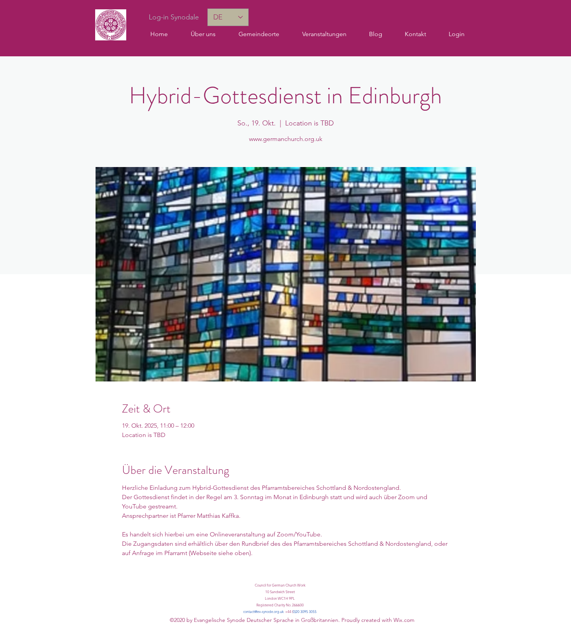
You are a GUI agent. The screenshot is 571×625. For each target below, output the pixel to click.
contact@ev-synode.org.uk (263, 611)
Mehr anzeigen (142, 576)
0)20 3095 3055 (305, 611)
